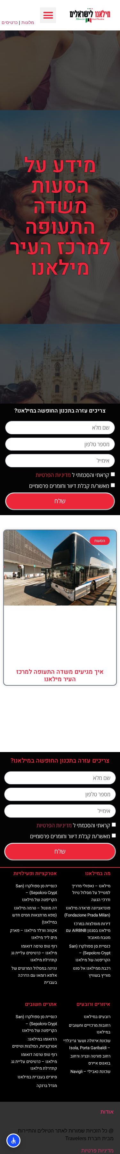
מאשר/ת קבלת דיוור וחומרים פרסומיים (69, 485)
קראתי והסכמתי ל (72, 475)
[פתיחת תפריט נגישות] (13, 1140)
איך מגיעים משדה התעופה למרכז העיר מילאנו (60, 675)
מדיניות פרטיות (97, 1150)
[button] (48, 15)
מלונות (27, 22)
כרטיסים (10, 22)
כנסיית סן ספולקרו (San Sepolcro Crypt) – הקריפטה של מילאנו (89, 953)
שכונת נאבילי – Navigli (90, 1071)
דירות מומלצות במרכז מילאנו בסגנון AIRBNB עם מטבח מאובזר (88, 931)
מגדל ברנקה (46, 1086)
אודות (107, 1112)
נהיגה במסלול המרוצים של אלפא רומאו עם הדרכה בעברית (34, 975)
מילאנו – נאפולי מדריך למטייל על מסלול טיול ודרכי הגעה (91, 893)
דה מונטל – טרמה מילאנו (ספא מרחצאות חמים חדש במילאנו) (34, 915)
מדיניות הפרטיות (53, 475)
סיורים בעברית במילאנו (37, 1077)
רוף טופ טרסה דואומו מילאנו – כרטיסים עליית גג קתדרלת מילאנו (34, 953)
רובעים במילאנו (97, 1017)
